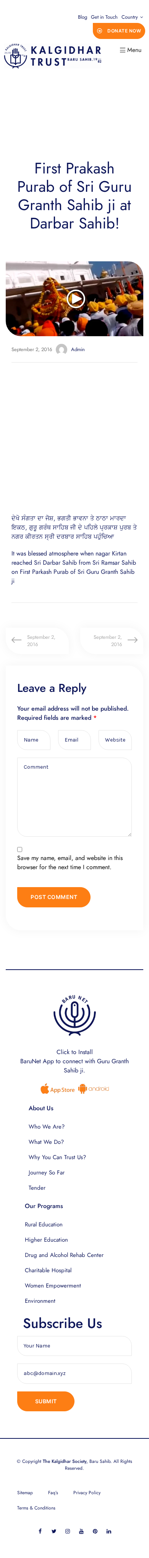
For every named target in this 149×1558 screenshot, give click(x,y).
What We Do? (46, 1142)
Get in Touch (104, 17)
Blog (82, 17)
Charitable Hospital (48, 1270)
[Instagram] (68, 1531)
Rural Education (44, 1224)
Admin (78, 349)
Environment (40, 1301)
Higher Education (46, 1240)
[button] (119, 31)
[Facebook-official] (40, 1531)
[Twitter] (54, 1531)
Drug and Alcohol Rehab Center (64, 1255)
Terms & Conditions (36, 1508)
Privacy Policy (86, 1492)
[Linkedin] (109, 1531)
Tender (37, 1188)
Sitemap (25, 1492)
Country (129, 17)
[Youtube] (81, 1531)
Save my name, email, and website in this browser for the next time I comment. (70, 862)
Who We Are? (47, 1126)
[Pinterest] (95, 1531)
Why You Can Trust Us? (57, 1157)
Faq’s (53, 1492)
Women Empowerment (53, 1285)
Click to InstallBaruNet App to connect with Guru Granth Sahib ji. (74, 1061)
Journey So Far (47, 1172)
